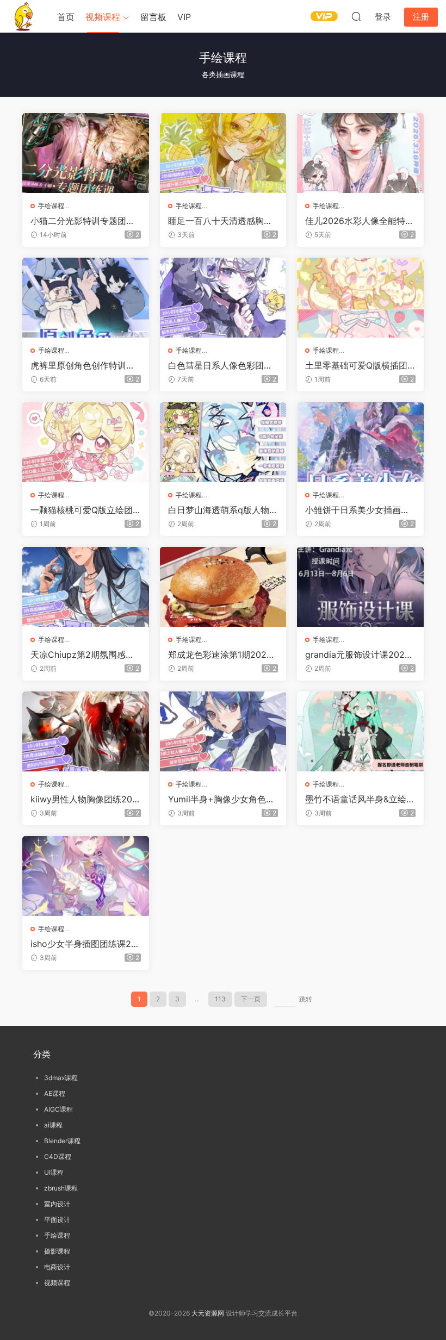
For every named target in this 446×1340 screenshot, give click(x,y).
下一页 (251, 999)
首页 (66, 16)
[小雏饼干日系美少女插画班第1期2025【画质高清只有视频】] (360, 442)
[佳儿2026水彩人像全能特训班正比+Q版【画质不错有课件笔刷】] (360, 153)
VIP (184, 16)
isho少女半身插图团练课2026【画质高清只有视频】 (83, 943)
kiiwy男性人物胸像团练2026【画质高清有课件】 (84, 799)
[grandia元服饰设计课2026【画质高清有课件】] (360, 587)
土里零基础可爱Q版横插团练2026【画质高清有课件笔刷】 (359, 365)
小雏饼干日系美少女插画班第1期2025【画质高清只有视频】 (357, 509)
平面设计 (57, 1220)
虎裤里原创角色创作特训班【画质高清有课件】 (82, 365)
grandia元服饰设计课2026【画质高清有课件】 (357, 654)
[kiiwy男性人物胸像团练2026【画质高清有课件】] (85, 731)
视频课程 (102, 16)
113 (220, 999)
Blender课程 (62, 1141)
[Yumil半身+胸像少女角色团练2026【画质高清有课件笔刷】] (223, 731)
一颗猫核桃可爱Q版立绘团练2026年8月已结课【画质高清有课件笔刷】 (83, 509)
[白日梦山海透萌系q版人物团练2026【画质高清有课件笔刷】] (223, 442)
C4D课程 (57, 1156)
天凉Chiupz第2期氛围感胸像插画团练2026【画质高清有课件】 (84, 654)
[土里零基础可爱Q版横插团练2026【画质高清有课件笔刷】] (360, 298)
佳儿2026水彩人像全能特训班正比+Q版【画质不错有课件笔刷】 (359, 220)
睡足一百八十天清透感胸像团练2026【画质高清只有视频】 (222, 220)
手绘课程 (51, 206)
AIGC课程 (58, 1109)
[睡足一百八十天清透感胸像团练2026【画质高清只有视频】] (223, 153)
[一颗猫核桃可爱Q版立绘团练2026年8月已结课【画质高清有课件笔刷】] (85, 442)
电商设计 (57, 1267)
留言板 (153, 16)
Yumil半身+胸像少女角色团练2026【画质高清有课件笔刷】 (222, 799)
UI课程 (54, 1172)
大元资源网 (207, 1313)
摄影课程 (57, 1251)
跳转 (305, 999)
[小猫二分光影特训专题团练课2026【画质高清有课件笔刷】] (85, 153)
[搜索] (356, 16)
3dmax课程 (61, 1078)
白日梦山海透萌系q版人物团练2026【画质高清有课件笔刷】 (223, 509)
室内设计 (57, 1204)
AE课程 (54, 1093)
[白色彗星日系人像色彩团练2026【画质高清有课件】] (223, 298)
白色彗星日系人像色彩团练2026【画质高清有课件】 (223, 365)
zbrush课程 (61, 1188)
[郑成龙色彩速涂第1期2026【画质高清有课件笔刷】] (223, 587)
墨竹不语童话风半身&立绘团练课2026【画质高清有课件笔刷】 (360, 799)
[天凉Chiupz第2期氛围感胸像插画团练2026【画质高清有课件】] (85, 587)
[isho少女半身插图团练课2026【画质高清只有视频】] (85, 876)
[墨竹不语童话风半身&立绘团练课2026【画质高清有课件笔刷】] (360, 731)
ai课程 (53, 1125)
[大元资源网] (24, 16)
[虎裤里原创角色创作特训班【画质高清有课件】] (85, 298)
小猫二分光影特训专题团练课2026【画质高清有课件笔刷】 (84, 220)
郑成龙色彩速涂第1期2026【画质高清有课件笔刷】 (220, 654)
